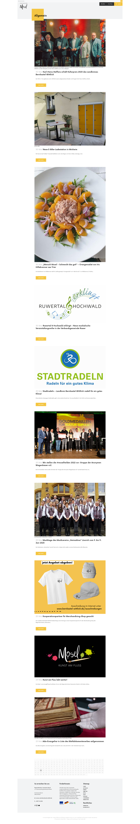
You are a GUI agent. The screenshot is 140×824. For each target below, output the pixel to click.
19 (86, 760)
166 (62, 772)
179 (97, 772)
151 (91, 770)
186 (46, 774)
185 (43, 774)
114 (62, 768)
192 (62, 774)
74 (94, 764)
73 (91, 764)
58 (51, 764)
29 (43, 762)
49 (97, 762)
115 (65, 768)
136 (51, 770)
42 (78, 762)
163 (54, 772)
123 (86, 768)
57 (48, 764)
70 (83, 764)
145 (75, 770)
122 (83, 768)
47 (91, 762)
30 (46, 762)
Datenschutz (86, 807)
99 (91, 766)
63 (65, 764)
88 (62, 766)
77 (102, 764)
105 (38, 768)
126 (94, 768)
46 (89, 762)
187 (49, 774)
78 (35, 766)
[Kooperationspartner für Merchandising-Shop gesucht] (70, 587)
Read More (41, 85)
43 (81, 762)
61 (59, 764)
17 (81, 760)
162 (51, 772)
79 (38, 766)
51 (102, 762)
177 (92, 772)
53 (38, 764)
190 (57, 774)
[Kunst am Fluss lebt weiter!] (70, 656)
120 (78, 768)
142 (67, 770)
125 (92, 768)
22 (94, 760)
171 (75, 772)
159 (43, 772)
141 (65, 770)
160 (46, 772)
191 (59, 774)
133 (43, 770)
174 (83, 772)
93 (75, 766)
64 (67, 764)
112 (57, 768)
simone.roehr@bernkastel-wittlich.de (44, 798)
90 (67, 766)
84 (51, 766)
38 (67, 762)
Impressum (85, 805)
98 (89, 766)
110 (51, 768)
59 (54, 764)
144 (73, 770)
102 (100, 766)
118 (73, 768)
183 (38, 774)
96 (83, 766)
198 (78, 774)
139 (59, 770)
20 (89, 760)
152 (94, 770)
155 (102, 770)
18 (83, 760)
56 (46, 764)
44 (83, 762)
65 (70, 764)
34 (57, 762)
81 (43, 766)
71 (86, 764)
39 (70, 762)
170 (73, 772)
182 (35, 774)
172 (78, 772)
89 (65, 766)
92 (73, 766)
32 (51, 762)
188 (51, 774)
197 (76, 774)
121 (81, 768)
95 (81, 766)
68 (78, 764)
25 (102, 760)
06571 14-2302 (39, 801)
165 (59, 772)
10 (62, 760)
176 (89, 772)
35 (59, 762)
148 (83, 770)
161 (49, 772)
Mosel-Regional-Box (112, 7)
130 (35, 770)
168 (67, 772)
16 (78, 760)
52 (35, 764)
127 (97, 768)
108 (46, 768)
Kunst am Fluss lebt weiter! (55, 680)
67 (75, 764)
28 (40, 762)
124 (89, 768)
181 (102, 772)
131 (38, 770)
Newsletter (86, 799)
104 (35, 768)
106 (41, 768)
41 (75, 762)
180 (100, 772)
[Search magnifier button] (121, 1)
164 (57, 772)
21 (91, 760)
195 (70, 774)
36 (62, 762)
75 (97, 764)
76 (99, 764)
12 (67, 760)
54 (40, 764)
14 (73, 760)
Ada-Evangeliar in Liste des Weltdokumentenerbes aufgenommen (73, 741)
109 (49, 768)
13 (70, 760)
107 (43, 768)
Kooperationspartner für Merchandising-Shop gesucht (68, 616)
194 (67, 774)
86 (57, 766)
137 (54, 770)
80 (41, 766)
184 (41, 774)
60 (57, 764)
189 (54, 774)
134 (46, 770)
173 (81, 772)
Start (84, 786)
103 (102, 766)
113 (59, 768)
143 (70, 770)
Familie (84, 789)
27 (38, 762)
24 (99, 760)
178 (94, 772)
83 (48, 766)
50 (99, 762)
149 (86, 770)
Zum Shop (110, 3)
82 (46, 766)
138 (57, 770)
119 (75, 768)
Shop (84, 794)
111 (54, 768)
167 (65, 772)
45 (86, 762)
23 (97, 760)
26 (35, 762)
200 (84, 774)
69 (81, 764)
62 (62, 764)
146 (78, 770)
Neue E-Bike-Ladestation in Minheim (60, 149)
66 (73, 764)
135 (49, 770)
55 (43, 764)
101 (97, 766)
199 (81, 774)
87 (59, 766)
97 (86, 766)
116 (67, 768)
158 (41, 772)
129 (102, 768)
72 (89, 764)
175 (86, 772)
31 (48, 762)
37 (65, 762)
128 (100, 768)
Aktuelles (103, 3)
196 (73, 774)
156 (35, 772)
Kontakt (85, 796)
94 (78, 766)
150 (89, 770)
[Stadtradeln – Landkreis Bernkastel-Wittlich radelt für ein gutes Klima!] (70, 367)
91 (70, 766)
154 (100, 770)
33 (54, 762)
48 (94, 762)
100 (94, 766)
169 (70, 772)
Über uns (85, 791)
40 (73, 762)
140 (62, 770)
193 (65, 774)
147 (81, 770)
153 (97, 770)
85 (54, 766)
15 (75, 760)
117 (70, 768)
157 (38, 772)
